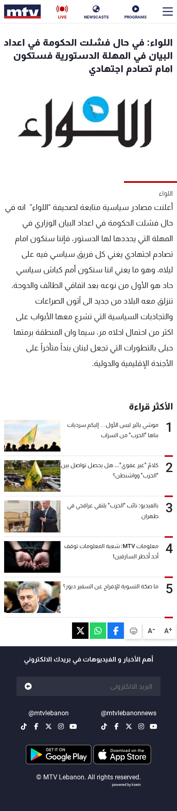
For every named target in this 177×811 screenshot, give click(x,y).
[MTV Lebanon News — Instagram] (141, 726)
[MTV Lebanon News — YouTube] (153, 726)
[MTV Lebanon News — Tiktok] (104, 726)
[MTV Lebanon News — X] (129, 726)
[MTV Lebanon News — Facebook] (116, 726)
